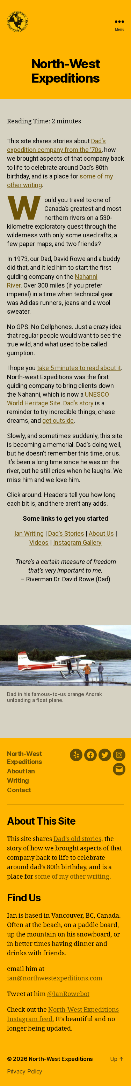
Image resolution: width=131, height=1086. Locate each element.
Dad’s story (79, 403)
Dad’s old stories (77, 839)
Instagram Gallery (77, 542)
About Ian (21, 771)
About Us (101, 533)
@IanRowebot (68, 994)
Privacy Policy (24, 1071)
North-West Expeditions (24, 757)
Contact (19, 790)
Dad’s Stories (66, 533)
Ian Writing (29, 533)
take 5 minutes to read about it (79, 368)
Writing (18, 780)
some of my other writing (72, 877)
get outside (58, 420)
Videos (39, 542)
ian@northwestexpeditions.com (54, 978)
